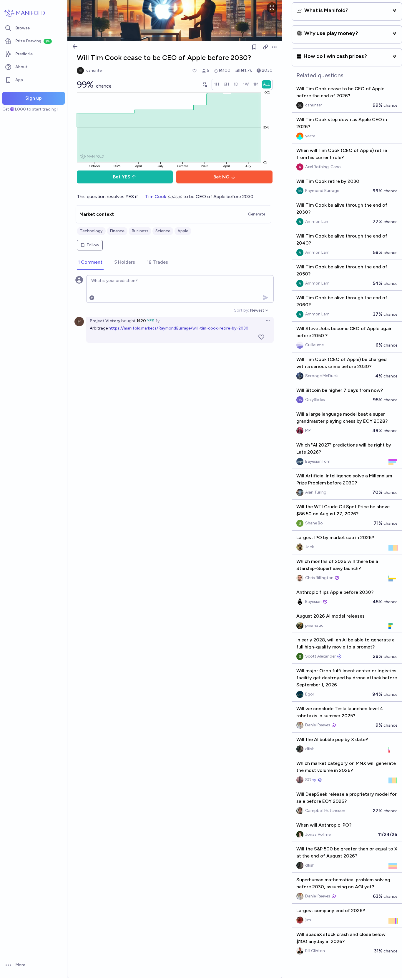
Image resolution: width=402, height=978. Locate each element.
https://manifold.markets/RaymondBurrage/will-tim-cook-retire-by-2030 (178, 328)
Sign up (33, 98)
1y (158, 320)
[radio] (216, 84)
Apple (182, 230)
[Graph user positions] (204, 84)
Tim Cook (155, 196)
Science (162, 230)
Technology (91, 230)
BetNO (221, 177)
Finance (117, 230)
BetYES (121, 177)
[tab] (90, 262)
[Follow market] (254, 47)
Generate (256, 214)
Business (140, 230)
